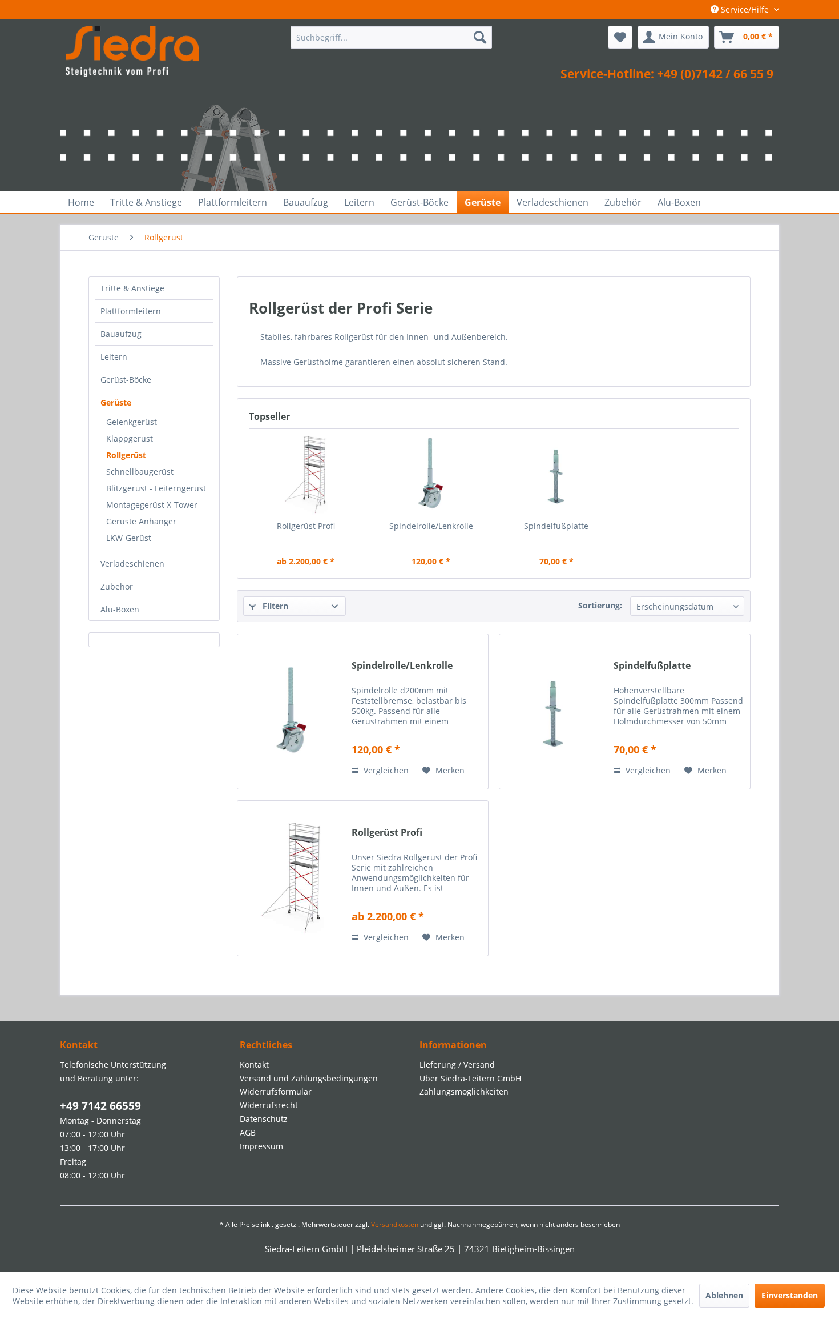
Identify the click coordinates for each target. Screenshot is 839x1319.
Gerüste (115, 402)
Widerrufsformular (276, 1091)
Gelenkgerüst (131, 421)
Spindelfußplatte (556, 525)
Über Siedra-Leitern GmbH (470, 1078)
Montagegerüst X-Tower (151, 504)
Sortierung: (600, 605)
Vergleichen (385, 770)
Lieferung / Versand (457, 1064)
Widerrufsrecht (269, 1105)
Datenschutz (264, 1118)
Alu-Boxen (119, 609)
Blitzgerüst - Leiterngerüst (156, 488)
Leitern (113, 356)
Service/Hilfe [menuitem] (745, 9)
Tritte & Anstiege (132, 288)
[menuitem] (391, 37)
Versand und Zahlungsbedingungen (309, 1078)
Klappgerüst (129, 438)
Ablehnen (724, 1295)
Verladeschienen (132, 563)
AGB (248, 1132)
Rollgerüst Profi (306, 525)
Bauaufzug (121, 333)
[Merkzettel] (620, 37)
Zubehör (116, 586)
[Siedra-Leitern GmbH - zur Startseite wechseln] (132, 51)
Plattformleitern (130, 311)
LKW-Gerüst (128, 537)
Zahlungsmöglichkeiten (464, 1091)
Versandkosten (394, 1224)
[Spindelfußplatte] (556, 475)
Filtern (274, 605)
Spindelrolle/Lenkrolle (431, 525)
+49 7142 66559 (100, 1106)
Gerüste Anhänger (141, 521)
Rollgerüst (126, 455)
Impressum (261, 1146)
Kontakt (254, 1064)
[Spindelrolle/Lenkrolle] (431, 475)
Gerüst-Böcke (125, 379)
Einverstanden (789, 1295)
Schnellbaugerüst (140, 471)
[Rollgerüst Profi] (306, 475)
